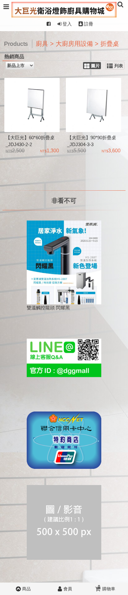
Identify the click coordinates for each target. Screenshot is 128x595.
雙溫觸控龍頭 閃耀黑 (48, 307)
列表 (118, 66)
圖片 (95, 66)
